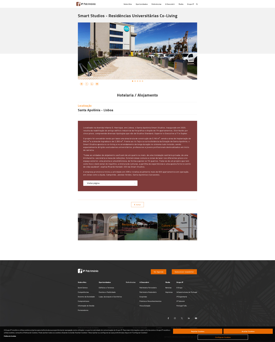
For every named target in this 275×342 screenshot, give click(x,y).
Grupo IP (190, 4)
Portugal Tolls (181, 306)
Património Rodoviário (148, 292)
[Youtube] (198, 317)
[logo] (86, 4)
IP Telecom (180, 301)
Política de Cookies (10, 336)
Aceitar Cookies (248, 331)
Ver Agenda (158, 272)
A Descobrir (170, 4)
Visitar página (93, 183)
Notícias (168, 288)
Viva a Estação (145, 306)
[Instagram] (177, 317)
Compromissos (83, 301)
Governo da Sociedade (86, 297)
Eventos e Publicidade (107, 292)
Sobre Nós (128, 4)
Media (181, 4)
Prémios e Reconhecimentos (150, 301)
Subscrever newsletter (184, 272)
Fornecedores (83, 310)
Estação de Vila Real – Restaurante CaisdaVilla (136, 229)
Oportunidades (142, 4)
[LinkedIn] (92, 84)
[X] (87, 84)
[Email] (97, 84)
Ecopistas (143, 297)
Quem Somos (83, 288)
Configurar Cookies (223, 337)
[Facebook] (81, 84)
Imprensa (169, 292)
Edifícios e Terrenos (106, 288)
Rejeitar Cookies (197, 331)
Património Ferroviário (148, 288)
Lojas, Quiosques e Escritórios (110, 297)
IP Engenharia (181, 297)
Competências (83, 292)
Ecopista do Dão (168, 229)
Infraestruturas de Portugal (186, 292)
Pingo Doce (86, 229)
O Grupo (179, 288)
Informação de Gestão (86, 306)
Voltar (138, 205)
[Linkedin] (191, 317)
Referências (156, 4)
